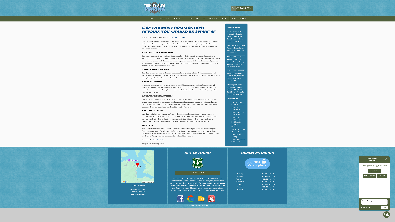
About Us (164, 18)
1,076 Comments (179, 38)
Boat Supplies (236, 122)
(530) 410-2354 (244, 8)
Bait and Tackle (236, 102)
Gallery (194, 18)
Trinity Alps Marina (238, 139)
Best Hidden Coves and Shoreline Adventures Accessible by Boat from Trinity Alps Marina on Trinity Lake (236, 76)
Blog (224, 18)
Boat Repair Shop (159, 140)
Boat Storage (236, 120)
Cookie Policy (205, 205)
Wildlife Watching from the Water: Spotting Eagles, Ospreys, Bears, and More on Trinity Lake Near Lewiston (235, 62)
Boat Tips (234, 124)
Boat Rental (235, 110)
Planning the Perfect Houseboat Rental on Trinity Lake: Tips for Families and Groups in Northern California (235, 89)
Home (152, 18)
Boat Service (235, 117)
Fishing (234, 127)
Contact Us (238, 18)
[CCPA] (257, 171)
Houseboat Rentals (238, 129)
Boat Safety (235, 115)
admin (171, 38)
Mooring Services (237, 132)
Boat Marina (235, 107)
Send (384, 207)
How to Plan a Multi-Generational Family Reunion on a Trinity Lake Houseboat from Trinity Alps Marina (235, 36)
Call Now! (382, 175)
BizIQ (363, 207)
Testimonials (210, 18)
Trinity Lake (235, 142)
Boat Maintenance (238, 105)
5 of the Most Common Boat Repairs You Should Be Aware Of (178, 30)
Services (178, 18)
